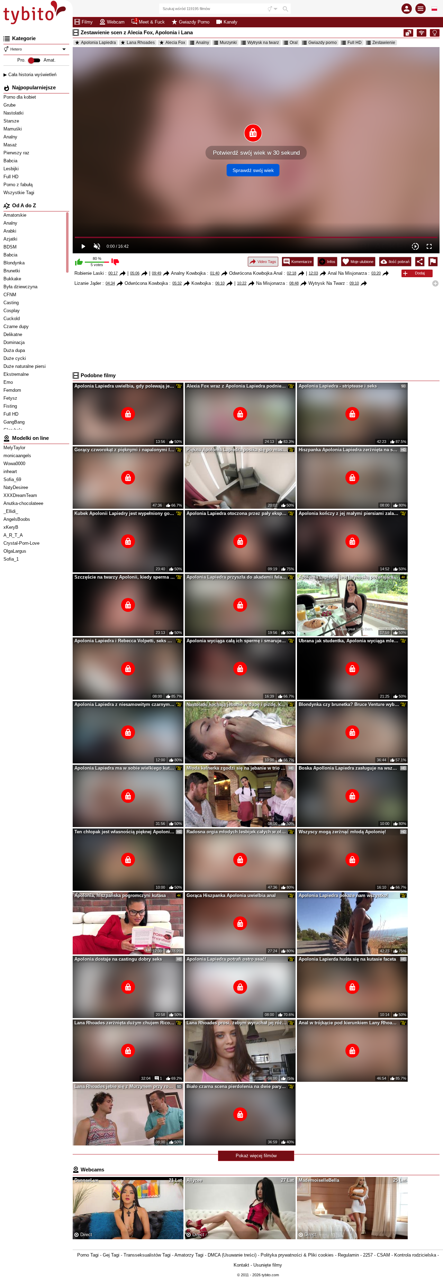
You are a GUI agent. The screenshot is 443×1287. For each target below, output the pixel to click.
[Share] (420, 261)
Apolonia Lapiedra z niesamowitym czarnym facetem (124, 704)
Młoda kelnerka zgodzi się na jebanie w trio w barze (237, 768)
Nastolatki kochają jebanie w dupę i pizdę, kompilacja (237, 704)
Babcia (11, 160)
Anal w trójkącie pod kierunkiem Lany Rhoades (349, 1022)
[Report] (433, 261)
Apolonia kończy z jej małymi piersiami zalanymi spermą (349, 513)
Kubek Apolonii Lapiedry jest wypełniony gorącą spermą (124, 513)
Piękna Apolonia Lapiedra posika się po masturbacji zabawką (237, 449)
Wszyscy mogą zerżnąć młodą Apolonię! (342, 831)
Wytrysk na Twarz (326, 283)
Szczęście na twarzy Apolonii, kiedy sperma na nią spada (124, 577)
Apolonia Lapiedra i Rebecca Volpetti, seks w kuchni (124, 640)
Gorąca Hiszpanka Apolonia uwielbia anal (231, 895)
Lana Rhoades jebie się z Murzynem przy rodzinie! (124, 1086)
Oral (294, 42)
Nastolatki (14, 113)
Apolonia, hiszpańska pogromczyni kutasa (120, 895)
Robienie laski (89, 273)
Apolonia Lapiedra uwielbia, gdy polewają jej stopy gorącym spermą (124, 386)
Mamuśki (13, 129)
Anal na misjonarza (347, 273)
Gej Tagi (111, 1255)
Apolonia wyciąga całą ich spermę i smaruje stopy (237, 640)
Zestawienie (383, 42)
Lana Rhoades (141, 42)
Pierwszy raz (17, 152)
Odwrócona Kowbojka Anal (255, 273)
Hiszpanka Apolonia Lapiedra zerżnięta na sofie (349, 449)
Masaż (10, 144)
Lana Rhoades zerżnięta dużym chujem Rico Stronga (124, 1022)
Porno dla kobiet (20, 97)
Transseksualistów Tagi (147, 1255)
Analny (11, 136)
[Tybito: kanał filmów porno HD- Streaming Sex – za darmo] (36, 14)
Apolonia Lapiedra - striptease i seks (338, 386)
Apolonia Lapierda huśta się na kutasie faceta (347, 959)
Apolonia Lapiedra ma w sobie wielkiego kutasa (124, 768)
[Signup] (406, 8)
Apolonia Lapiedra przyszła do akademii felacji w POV (237, 577)
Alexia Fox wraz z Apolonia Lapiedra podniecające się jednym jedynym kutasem (237, 386)
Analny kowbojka (188, 273)
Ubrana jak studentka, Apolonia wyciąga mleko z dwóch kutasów (349, 640)
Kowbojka (201, 283)
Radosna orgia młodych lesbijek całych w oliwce (237, 831)
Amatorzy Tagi (189, 1255)
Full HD (11, 176)
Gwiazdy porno (322, 42)
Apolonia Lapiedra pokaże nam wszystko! (343, 895)
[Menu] (420, 8)
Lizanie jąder (87, 283)
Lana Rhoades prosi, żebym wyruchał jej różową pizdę (237, 1022)
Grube (10, 105)
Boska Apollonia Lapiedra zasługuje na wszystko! (349, 768)
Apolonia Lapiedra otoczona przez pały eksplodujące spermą (237, 513)
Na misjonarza (270, 283)
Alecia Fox (175, 42)
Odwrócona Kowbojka (146, 283)
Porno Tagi (88, 1255)
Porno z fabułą (18, 184)
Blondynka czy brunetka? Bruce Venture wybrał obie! (349, 704)
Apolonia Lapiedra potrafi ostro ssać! (226, 959)
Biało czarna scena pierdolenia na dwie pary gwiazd (237, 1086)
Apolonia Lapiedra (98, 42)
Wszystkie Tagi (19, 192)
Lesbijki (11, 168)
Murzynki (228, 42)
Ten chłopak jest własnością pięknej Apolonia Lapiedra (124, 831)
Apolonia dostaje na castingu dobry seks (118, 959)
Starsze (11, 121)
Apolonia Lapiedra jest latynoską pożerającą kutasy (349, 577)
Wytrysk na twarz (263, 42)
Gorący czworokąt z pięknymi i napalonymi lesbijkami (124, 449)
